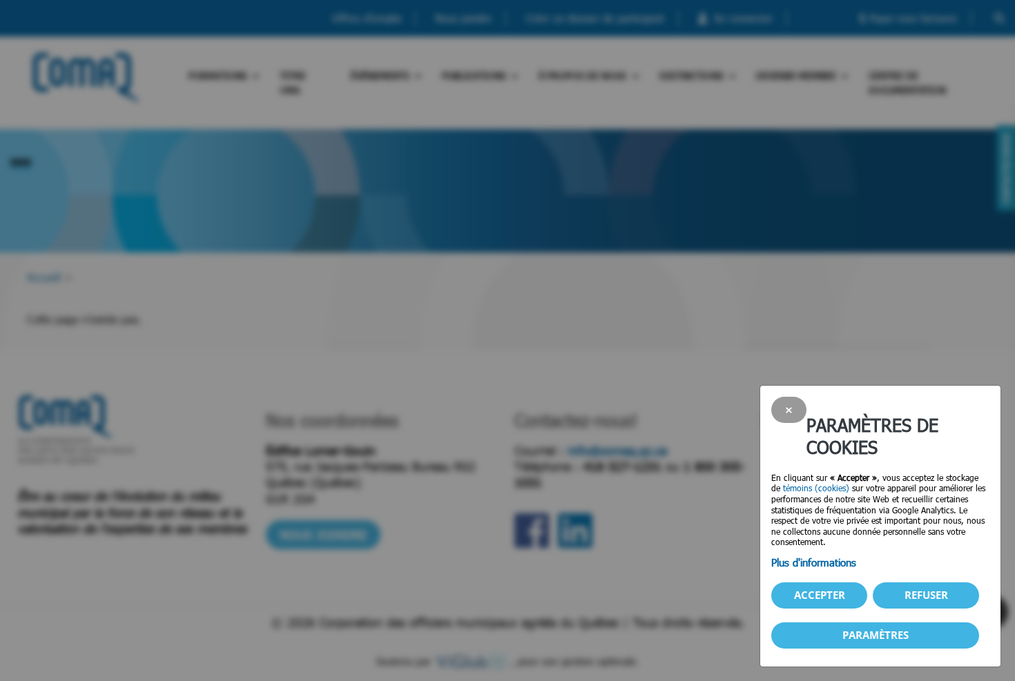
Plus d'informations (813, 562)
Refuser (926, 595)
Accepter (819, 595)
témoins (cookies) (816, 487)
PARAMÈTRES (875, 635)
